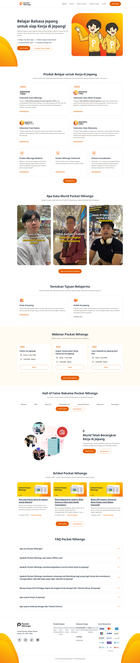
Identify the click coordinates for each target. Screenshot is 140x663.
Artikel (78, 640)
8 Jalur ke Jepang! (28, 351)
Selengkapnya (24, 111)
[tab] (23, 404)
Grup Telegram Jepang (91, 630)
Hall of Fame (78, 629)
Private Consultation (98, 629)
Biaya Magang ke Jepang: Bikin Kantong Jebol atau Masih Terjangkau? (69, 502)
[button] (34, 235)
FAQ (81, 640)
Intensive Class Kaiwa (68, 630)
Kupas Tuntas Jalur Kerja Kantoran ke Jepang (67, 352)
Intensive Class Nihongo (56, 630)
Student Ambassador (84, 629)
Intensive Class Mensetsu (74, 630)
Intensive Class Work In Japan (62, 631)
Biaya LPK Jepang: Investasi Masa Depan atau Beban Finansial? (103, 502)
